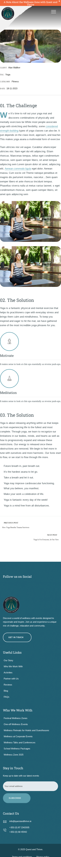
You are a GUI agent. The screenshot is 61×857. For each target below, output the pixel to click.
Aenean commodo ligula (18, 168)
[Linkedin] (51, 584)
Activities (8, 672)
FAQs (6, 697)
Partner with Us (11, 678)
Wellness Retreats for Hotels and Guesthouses (26, 730)
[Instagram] (20, 584)
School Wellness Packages (17, 748)
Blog (6, 690)
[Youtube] (30, 584)
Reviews (8, 684)
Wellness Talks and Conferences (19, 742)
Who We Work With (13, 666)
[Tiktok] (40, 584)
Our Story (8, 660)
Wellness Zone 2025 (13, 754)
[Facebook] (10, 584)
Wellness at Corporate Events (18, 736)
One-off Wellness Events (16, 724)
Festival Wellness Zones (15, 718)
